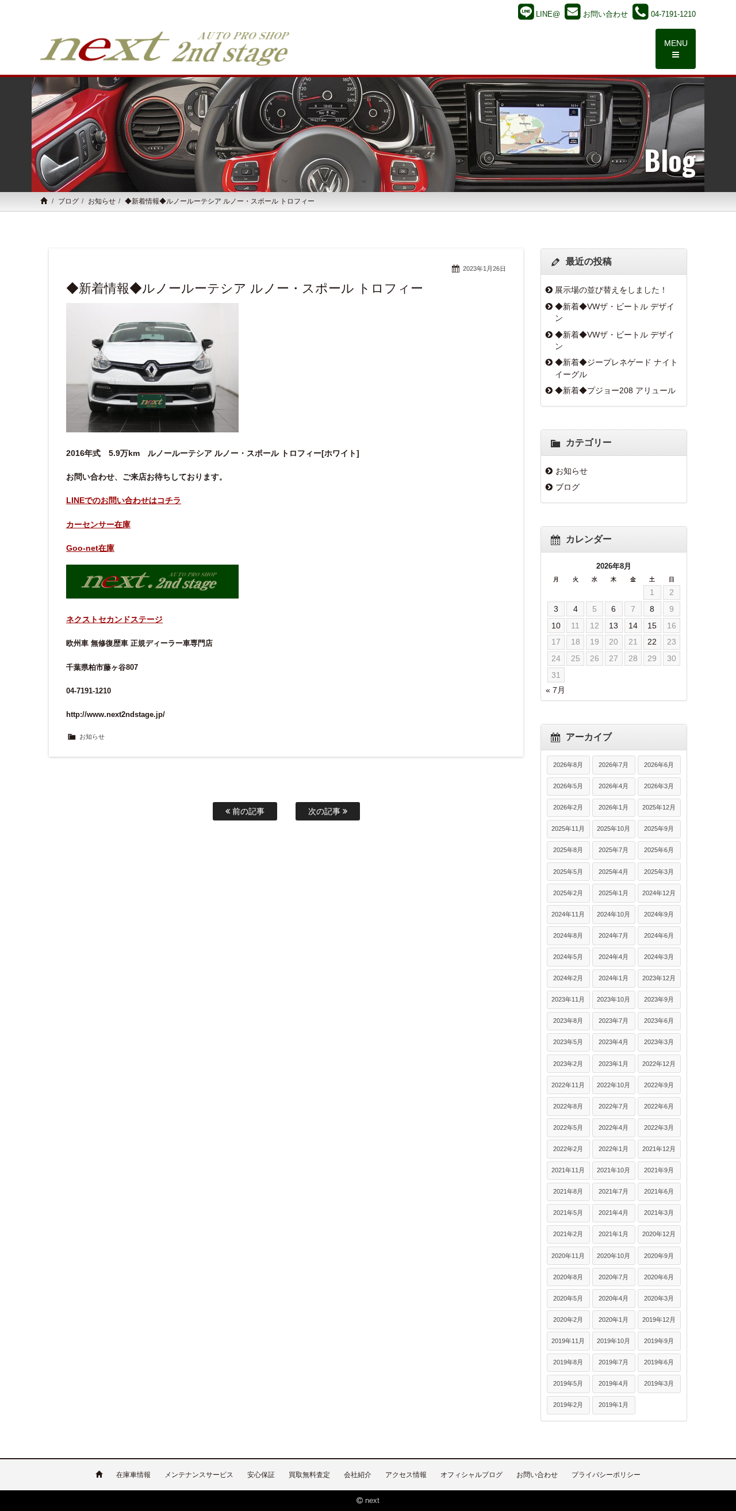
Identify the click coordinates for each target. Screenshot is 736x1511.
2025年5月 (568, 871)
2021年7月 (613, 1191)
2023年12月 (659, 978)
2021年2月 (568, 1233)
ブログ (68, 201)
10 (556, 625)
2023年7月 (613, 1020)
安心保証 (261, 1475)
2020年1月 (613, 1319)
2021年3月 (659, 1212)
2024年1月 (613, 978)
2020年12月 (659, 1233)
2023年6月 (659, 1020)
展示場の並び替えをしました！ (611, 289)
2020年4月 (613, 1298)
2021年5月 (568, 1212)
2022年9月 (659, 1085)
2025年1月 (613, 892)
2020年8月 (568, 1277)
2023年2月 (568, 1063)
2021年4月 (613, 1212)
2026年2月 (568, 807)
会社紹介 (357, 1475)
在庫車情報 (133, 1475)
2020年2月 (568, 1319)
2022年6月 (659, 1106)
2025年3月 (659, 871)
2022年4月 (613, 1127)
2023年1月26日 (484, 268)
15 (652, 625)
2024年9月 (659, 914)
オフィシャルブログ (471, 1475)
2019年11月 (568, 1340)
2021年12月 (659, 1148)
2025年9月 (659, 828)
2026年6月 (659, 764)
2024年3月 (659, 956)
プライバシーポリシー (606, 1475)
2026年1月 (613, 807)
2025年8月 (568, 849)
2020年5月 (568, 1298)
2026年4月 (613, 786)
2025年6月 (659, 849)
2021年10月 (613, 1170)
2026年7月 (613, 764)
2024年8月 (568, 935)
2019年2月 (568, 1404)
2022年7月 (613, 1106)
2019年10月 (613, 1340)
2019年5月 (568, 1383)
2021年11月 (568, 1170)
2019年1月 (613, 1404)
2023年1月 (613, 1063)
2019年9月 (659, 1340)
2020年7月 (613, 1277)
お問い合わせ (537, 1475)
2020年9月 (659, 1255)
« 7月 (555, 690)
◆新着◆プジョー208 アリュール (615, 390)
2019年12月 (659, 1319)
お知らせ (102, 201)
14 (633, 625)
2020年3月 (659, 1298)
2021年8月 (568, 1191)
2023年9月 (659, 999)
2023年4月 (613, 1041)
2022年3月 (659, 1127)
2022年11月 (568, 1085)
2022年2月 (568, 1148)
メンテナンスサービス (198, 1475)
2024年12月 (659, 892)
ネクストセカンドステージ (114, 619)
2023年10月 (613, 999)
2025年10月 (613, 828)
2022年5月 (568, 1127)
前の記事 (247, 811)
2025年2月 (568, 892)
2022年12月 (659, 1063)
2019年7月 (613, 1362)
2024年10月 (613, 914)
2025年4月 (613, 871)
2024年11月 (568, 914)
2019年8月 (568, 1362)
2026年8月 (568, 764)
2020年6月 (659, 1277)
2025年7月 (613, 849)
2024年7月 (613, 935)
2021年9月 (659, 1170)
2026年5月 (568, 786)
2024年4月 (613, 956)
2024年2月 (568, 978)
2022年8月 (568, 1106)
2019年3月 (659, 1383)
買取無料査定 (309, 1475)
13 (613, 625)
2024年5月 (568, 956)
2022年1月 (613, 1148)
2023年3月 (659, 1041)
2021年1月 (613, 1233)
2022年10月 (613, 1085)
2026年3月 (659, 786)
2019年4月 (613, 1383)
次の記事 (325, 811)
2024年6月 (659, 935)
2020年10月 (613, 1255)
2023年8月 (568, 1020)
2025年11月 (568, 828)
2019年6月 (659, 1362)
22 (652, 641)
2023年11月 (568, 999)
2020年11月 (568, 1255)
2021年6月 (659, 1191)
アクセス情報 (406, 1475)
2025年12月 (659, 807)
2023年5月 (568, 1041)
